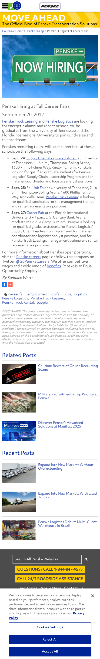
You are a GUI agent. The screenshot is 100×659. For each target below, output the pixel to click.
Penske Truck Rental (18, 302)
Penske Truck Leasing (20, 121)
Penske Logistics (59, 121)
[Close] (92, 596)
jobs (67, 294)
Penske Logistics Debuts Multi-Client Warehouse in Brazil (67, 523)
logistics (80, 294)
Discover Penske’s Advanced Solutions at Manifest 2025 (60, 424)
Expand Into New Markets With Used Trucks (67, 495)
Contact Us (73, 588)
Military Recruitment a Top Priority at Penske (68, 396)
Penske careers (28, 256)
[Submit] (86, 559)
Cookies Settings (50, 627)
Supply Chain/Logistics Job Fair (52, 158)
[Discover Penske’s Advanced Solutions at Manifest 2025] (19, 431)
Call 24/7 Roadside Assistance (50, 578)
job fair (56, 294)
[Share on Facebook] (4, 284)
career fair (16, 294)
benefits (54, 265)
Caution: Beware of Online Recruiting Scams (68, 367)
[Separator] (10, 284)
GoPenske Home (12, 31)
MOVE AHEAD (34, 18)
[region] (50, 623)
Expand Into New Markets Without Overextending (65, 466)
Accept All (50, 651)
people (42, 302)
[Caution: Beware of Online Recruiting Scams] (19, 375)
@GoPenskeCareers (33, 261)
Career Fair (35, 212)
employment (37, 294)
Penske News (51, 588)
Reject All (50, 639)
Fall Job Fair (36, 187)
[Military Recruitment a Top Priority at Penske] (19, 403)
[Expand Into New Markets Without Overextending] (19, 474)
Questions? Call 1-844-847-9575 (50, 569)
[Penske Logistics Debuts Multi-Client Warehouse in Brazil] (19, 531)
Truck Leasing (35, 31)
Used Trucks (27, 588)
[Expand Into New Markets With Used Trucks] (19, 503)
